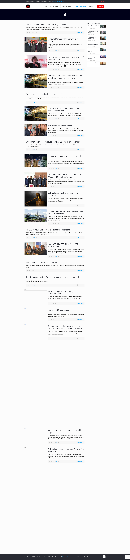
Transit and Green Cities (58, 310)
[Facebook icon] (101, 1)
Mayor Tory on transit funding (61, 126)
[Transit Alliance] (28, 6)
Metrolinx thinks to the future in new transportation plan (63, 109)
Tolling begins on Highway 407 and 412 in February (66, 450)
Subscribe (101, 6)
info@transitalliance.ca (58, 1)
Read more (80, 32)
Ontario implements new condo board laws (64, 157)
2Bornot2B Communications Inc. (69, 556)
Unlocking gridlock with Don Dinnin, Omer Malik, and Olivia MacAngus (66, 175)
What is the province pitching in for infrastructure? (63, 292)
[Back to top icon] (104, 556)
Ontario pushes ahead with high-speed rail (44, 94)
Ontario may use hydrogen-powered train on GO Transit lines (65, 212)
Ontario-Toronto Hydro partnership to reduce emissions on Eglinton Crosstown (66, 327)
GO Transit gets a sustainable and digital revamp (47, 24)
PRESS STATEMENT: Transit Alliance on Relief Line (48, 230)
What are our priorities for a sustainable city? (65, 431)
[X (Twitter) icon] (103, 1)
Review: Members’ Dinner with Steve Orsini (63, 40)
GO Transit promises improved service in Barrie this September (53, 142)
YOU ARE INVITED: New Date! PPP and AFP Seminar (65, 245)
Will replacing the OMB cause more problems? (63, 194)
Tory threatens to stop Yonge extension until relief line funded (52, 277)
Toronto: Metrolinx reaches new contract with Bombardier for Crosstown (65, 76)
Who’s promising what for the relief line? (43, 262)
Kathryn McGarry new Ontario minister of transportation (65, 58)
